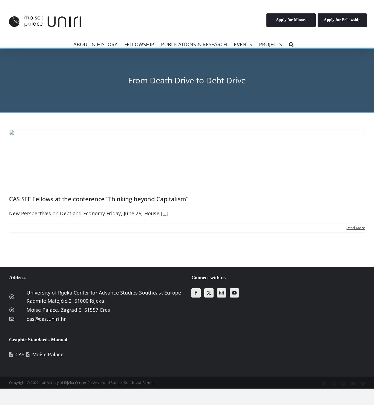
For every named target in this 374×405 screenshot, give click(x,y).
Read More (356, 227)
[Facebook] (196, 293)
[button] (291, 43)
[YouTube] (234, 293)
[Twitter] (209, 293)
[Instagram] (221, 293)
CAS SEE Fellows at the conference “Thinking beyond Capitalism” (98, 199)
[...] (164, 213)
